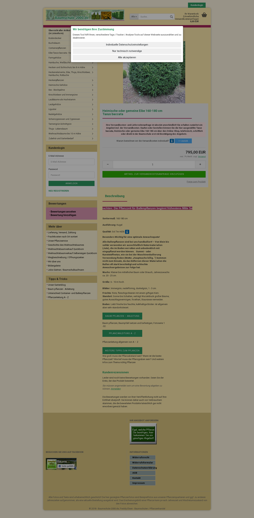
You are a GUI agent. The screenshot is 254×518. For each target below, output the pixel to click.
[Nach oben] (244, 513)
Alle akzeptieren (127, 57)
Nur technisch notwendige (127, 51)
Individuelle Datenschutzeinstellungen (127, 44)
